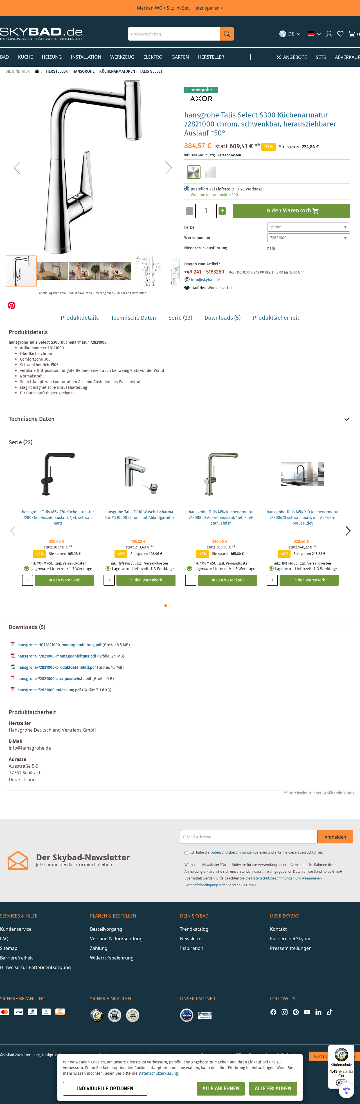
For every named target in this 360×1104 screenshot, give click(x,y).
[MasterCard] (4, 1012)
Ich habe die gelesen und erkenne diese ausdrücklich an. (256, 852)
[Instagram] (284, 1012)
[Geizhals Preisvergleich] (205, 1015)
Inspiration (191, 948)
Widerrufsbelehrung (112, 958)
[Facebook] (273, 1012)
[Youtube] (307, 1012)
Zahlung (98, 948)
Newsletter (191, 939)
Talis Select (151, 71)
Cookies (98, 1062)
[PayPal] (32, 1012)
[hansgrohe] (201, 104)
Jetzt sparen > (208, 8)
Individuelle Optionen (105, 1089)
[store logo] (41, 33)
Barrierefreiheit (16, 958)
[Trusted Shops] (97, 1015)
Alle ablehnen (220, 1089)
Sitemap (8, 948)
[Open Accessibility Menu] (346, 1090)
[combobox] (174, 34)
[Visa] (18, 1012)
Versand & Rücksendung (116, 939)
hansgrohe (83, 71)
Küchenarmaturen (117, 71)
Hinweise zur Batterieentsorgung (35, 967)
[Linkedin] (318, 1012)
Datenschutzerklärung (158, 1073)
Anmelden (335, 837)
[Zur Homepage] (36, 71)
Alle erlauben (273, 1089)
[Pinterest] (295, 1012)
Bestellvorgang (106, 929)
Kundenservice (16, 929)
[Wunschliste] (340, 33)
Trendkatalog (194, 929)
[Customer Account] (329, 33)
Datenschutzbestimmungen (232, 852)
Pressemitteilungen (291, 948)
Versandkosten (229, 155)
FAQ (4, 939)
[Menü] (351, 1048)
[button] (290, 33)
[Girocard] (46, 1012)
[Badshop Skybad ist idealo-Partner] (187, 1015)
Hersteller (57, 71)
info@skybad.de (205, 280)
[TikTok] (329, 1012)
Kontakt (278, 929)
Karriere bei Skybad (291, 939)
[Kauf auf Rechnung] (60, 1012)
